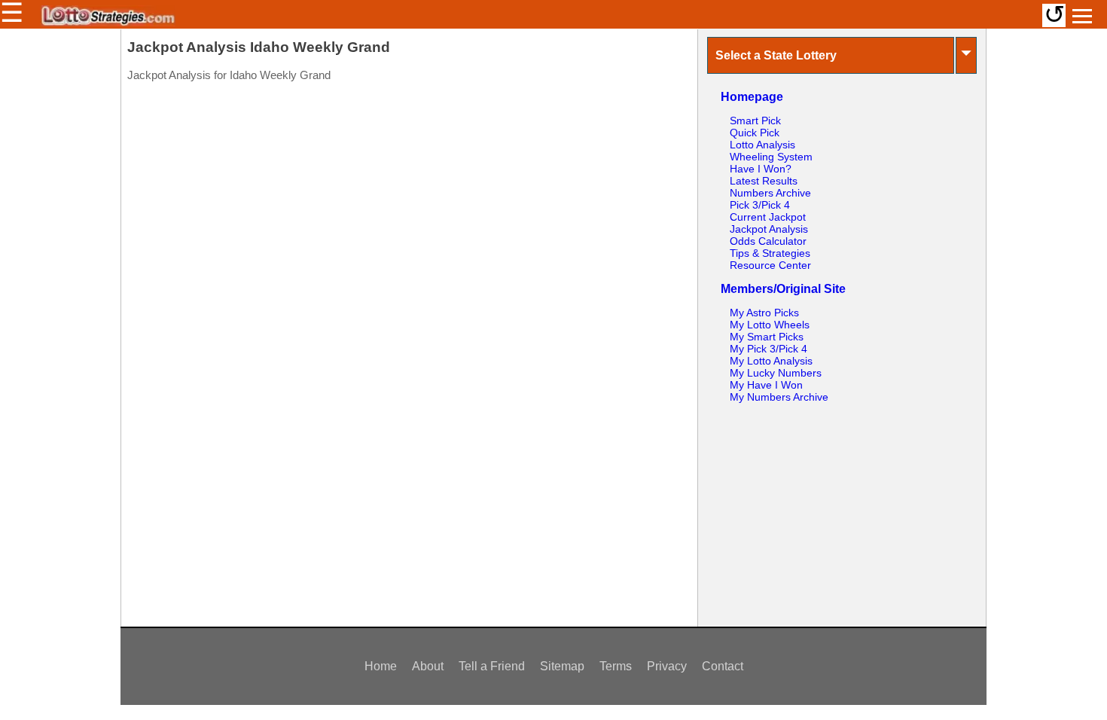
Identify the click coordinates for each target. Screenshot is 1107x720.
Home (380, 666)
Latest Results (763, 181)
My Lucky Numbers (776, 373)
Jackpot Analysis (769, 229)
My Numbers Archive (779, 397)
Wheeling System (771, 157)
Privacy (667, 666)
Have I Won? (760, 169)
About (428, 666)
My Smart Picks (767, 337)
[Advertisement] (409, 186)
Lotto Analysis (762, 145)
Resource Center (770, 265)
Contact (722, 666)
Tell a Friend (492, 666)
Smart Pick (755, 120)
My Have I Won (766, 385)
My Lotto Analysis (771, 361)
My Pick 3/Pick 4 (768, 349)
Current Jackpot (768, 217)
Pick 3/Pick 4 (760, 205)
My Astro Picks (764, 313)
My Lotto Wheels (770, 325)
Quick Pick (754, 133)
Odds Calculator (768, 241)
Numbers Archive (770, 193)
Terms (615, 666)
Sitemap (562, 666)
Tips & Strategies (770, 253)
